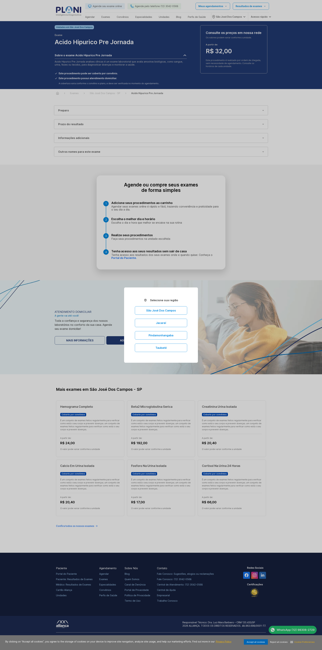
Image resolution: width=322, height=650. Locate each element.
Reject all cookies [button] (279, 642)
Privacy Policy (223, 641)
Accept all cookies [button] (256, 642)
